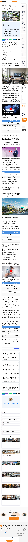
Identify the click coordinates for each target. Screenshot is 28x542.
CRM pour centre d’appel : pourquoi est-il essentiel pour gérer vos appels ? (11, 412)
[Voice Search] (12, 348)
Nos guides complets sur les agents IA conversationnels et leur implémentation (23, 7)
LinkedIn (14, 39)
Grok (18, 39)
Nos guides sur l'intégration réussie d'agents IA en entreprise (23, 58)
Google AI (3, 394)
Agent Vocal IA (3, 4)
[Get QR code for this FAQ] (7, 354)
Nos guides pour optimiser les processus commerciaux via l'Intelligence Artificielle (23, 27)
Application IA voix (16, 194)
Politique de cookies (24, 530)
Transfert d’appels (13, 529)
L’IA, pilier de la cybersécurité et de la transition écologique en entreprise (11, 29)
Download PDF (17, 348)
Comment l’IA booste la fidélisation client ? (8, 422)
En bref (4, 24)
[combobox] (23, 127)
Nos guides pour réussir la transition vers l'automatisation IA (23, 35)
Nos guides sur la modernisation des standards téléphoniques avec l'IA (23, 66)
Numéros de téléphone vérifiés (14, 531)
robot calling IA (9, 97)
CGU (23, 533)
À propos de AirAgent (18, 527)
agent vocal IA (16, 163)
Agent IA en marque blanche (19, 535)
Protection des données (25, 532)
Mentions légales (25, 528)
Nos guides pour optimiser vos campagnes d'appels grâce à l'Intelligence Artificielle (23, 31)
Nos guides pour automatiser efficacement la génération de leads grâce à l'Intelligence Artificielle (23, 12)
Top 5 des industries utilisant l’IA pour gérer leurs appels (9, 433)
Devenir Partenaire (18, 532)
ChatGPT (3, 39)
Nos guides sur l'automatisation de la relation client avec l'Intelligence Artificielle (23, 39)
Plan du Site (18, 530)
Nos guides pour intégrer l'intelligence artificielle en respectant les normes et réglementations (23, 23)
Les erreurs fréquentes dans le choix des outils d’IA (8, 455)
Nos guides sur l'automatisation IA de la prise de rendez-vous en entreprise (23, 43)
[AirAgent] (3, 1)
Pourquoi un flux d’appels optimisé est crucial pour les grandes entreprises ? (10, 419)
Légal (23, 527)
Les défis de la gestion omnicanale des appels (8, 424)
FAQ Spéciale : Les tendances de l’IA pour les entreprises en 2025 (10, 30)
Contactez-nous (19, 533)
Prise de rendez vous (14, 527)
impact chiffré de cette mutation (5, 323)
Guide (6, 4)
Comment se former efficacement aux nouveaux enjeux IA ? (10, 35)
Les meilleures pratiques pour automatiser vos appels (9, 431)
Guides (18, 529)
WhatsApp (10, 39)
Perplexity (7, 39)
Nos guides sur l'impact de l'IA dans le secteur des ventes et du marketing (23, 46)
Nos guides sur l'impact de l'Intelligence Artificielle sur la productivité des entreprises (23, 54)
